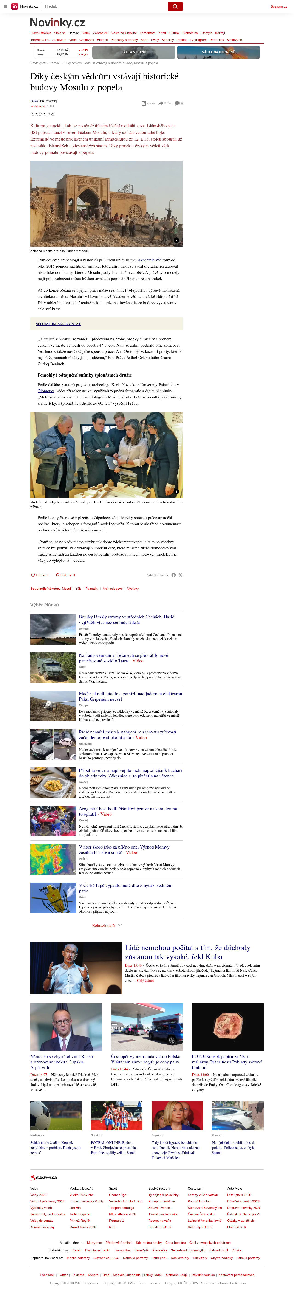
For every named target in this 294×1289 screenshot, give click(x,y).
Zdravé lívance (159, 1208)
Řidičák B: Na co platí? (243, 1214)
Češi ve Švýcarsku (201, 1214)
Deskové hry (180, 1258)
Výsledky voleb (41, 1208)
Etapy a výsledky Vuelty (87, 1201)
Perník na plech (159, 1227)
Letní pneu (159, 1258)
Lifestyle (206, 33)
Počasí (182, 40)
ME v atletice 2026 (122, 1214)
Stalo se (60, 33)
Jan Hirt (75, 1208)
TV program (198, 40)
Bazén (77, 1250)
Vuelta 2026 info (81, 1195)
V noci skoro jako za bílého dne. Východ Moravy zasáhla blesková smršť (124, 849)
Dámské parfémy (135, 1258)
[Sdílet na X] (180, 575)
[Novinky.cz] (57, 23)
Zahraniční (101, 33)
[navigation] (5, 6)
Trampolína (122, 1250)
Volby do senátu (42, 1220)
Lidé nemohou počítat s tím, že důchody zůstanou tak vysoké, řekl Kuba (188, 952)
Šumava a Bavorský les (205, 1208)
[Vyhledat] (175, 6)
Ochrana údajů (177, 1275)
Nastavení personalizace (236, 1275)
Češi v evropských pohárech (210, 1242)
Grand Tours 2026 (83, 1227)
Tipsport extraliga (121, 1208)
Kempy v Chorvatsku (203, 1195)
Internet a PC (40, 40)
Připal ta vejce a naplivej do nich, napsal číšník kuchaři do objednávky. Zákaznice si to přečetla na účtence (130, 773)
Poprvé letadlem (200, 1201)
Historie (102, 40)
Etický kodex (153, 1275)
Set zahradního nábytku (188, 1250)
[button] (106, 204)
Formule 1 (116, 1220)
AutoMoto (59, 40)
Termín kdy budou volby (47, 1214)
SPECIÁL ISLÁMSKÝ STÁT (58, 323)
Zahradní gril (218, 1250)
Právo (34, 101)
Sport (144, 40)
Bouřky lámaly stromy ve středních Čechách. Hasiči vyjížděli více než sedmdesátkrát (127, 619)
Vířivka (236, 1250)
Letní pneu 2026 (239, 1195)
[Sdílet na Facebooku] (173, 575)
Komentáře (148, 33)
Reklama (77, 1275)
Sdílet (168, 103)
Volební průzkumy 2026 (47, 1201)
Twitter (63, 1275)
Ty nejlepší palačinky (163, 1195)
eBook (151, 103)
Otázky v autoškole (241, 1220)
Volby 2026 (38, 1195)
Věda (73, 40)
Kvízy (155, 40)
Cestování (86, 40)
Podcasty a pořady (124, 40)
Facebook (47, 1275)
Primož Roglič (80, 1220)
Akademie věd (149, 259)
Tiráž (105, 1275)
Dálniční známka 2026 (243, 1201)
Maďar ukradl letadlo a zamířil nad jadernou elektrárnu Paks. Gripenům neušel (130, 696)
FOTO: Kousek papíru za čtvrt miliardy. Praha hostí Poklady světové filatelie (227, 1061)
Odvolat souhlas (203, 1275)
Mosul (66, 588)
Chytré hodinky (222, 1258)
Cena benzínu (175, 1242)
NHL (112, 1227)
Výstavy (133, 588)
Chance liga (117, 1195)
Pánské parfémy (248, 1258)
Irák (78, 588)
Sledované (234, 40)
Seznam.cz (279, 6)
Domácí (74, 33)
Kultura (174, 33)
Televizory (200, 1258)
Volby (86, 33)
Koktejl (220, 33)
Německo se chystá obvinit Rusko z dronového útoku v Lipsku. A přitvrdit (61, 1061)
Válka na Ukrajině (124, 33)
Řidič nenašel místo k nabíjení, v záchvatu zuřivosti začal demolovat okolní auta (127, 734)
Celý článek (145, 980)
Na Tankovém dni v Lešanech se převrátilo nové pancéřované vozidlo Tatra (123, 658)
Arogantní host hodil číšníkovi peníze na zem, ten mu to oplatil (128, 811)
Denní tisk (216, 40)
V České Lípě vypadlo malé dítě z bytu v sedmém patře (125, 888)
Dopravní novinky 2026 (244, 1208)
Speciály (168, 40)
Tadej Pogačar (80, 1214)
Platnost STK (236, 1227)
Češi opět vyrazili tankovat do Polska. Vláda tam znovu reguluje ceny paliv (146, 1059)
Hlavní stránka (40, 33)
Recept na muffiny (161, 1201)
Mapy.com (94, 1242)
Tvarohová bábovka (162, 1214)
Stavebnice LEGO (106, 1258)
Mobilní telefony (78, 1258)
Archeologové (113, 588)
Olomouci (46, 390)
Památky (91, 588)
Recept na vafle (159, 1220)
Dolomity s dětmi (200, 1227)
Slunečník (141, 1250)
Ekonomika (190, 33)
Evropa (83, 705)
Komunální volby (42, 1227)
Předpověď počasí (119, 1242)
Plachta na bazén (97, 1250)
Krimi (162, 33)
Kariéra (93, 1275)
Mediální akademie (127, 1275)
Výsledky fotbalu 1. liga (125, 1201)
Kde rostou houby (149, 1242)
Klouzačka (159, 1250)
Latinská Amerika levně (204, 1220)
